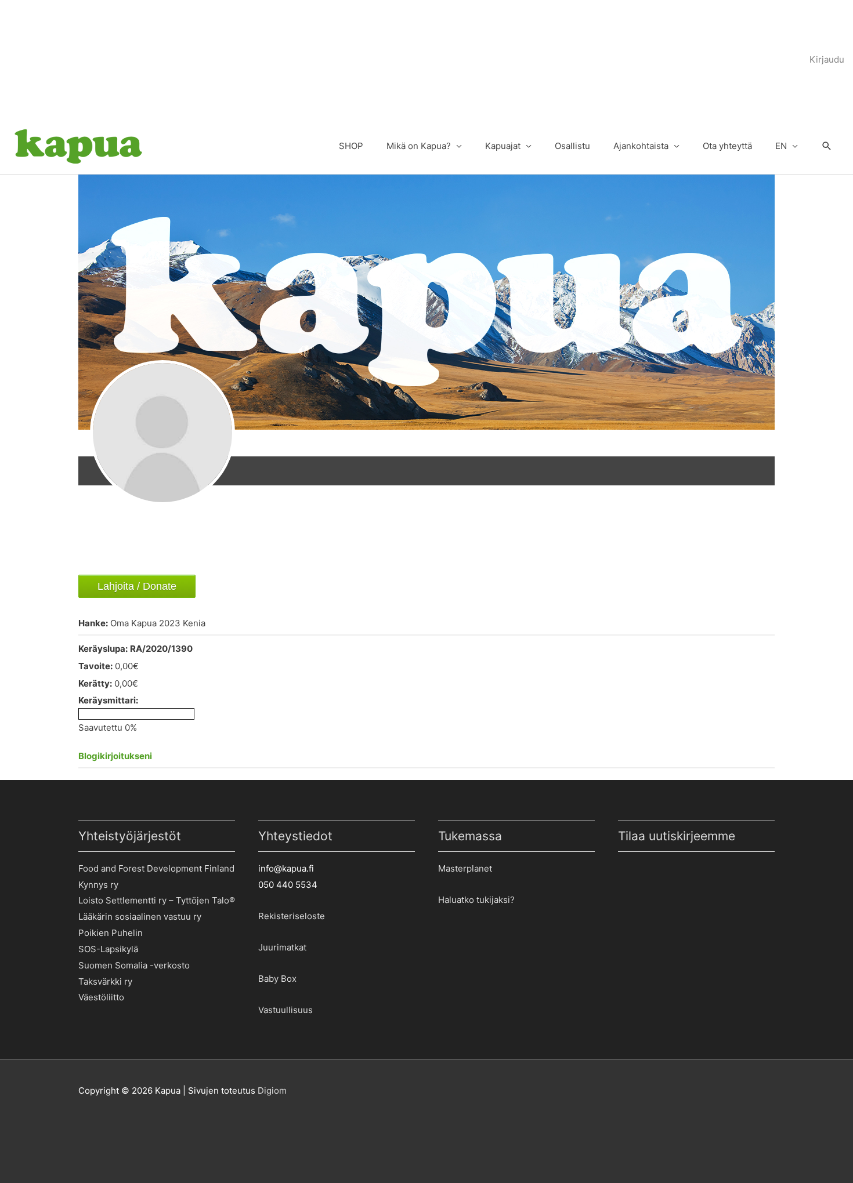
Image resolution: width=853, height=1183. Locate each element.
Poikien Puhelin (110, 932)
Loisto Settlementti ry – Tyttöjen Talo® (156, 900)
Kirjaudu (826, 59)
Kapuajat (503, 145)
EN (781, 145)
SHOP (351, 145)
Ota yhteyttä (727, 145)
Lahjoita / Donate (136, 586)
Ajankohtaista (640, 145)
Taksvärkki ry (105, 981)
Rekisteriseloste (291, 915)
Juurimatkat (282, 947)
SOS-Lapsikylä (108, 949)
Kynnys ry (98, 884)
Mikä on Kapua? (418, 145)
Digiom (272, 1090)
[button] (827, 147)
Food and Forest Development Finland (156, 868)
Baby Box (277, 978)
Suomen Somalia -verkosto (134, 965)
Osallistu (572, 145)
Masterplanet (465, 868)
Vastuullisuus (285, 1009)
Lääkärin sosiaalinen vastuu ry (139, 916)
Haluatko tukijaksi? (476, 899)
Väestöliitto (101, 997)
